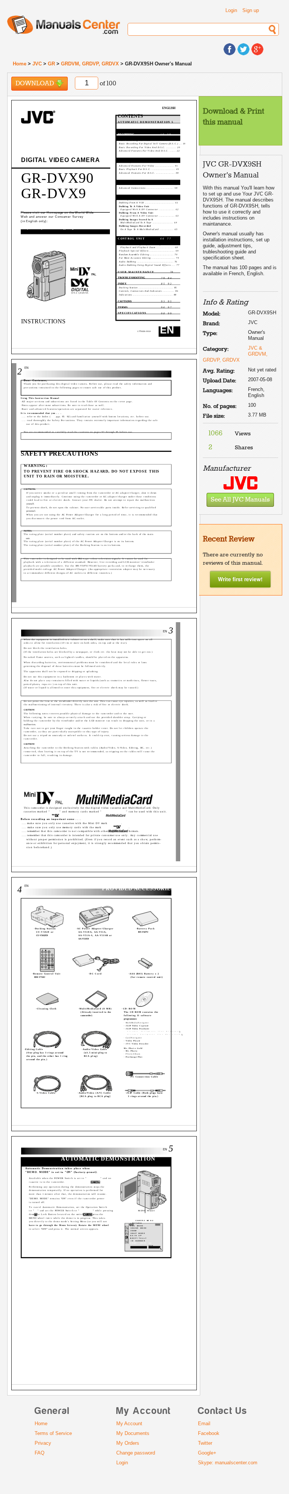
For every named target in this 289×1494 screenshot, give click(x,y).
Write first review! (240, 579)
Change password (135, 1453)
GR (51, 64)
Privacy (43, 1443)
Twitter (205, 1443)
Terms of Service (53, 1433)
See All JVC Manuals (240, 500)
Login (231, 10)
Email (204, 1423)
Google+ (207, 1453)
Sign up (250, 10)
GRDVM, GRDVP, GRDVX (90, 64)
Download (35, 84)
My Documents (132, 1433)
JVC (37, 64)
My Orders (127, 1443)
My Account (129, 1423)
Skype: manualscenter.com (227, 1462)
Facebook (208, 1433)
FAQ (39, 1453)
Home (19, 64)
